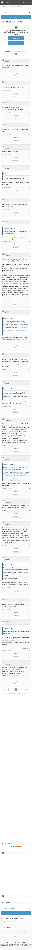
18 (18, 54)
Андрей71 (7, 60)
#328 (29, 242)
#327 (29, 209)
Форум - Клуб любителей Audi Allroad (20, 931)
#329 (29, 299)
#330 (29, 342)
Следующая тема (21, 693)
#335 (29, 510)
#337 (29, 587)
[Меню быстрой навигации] (29, 13)
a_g (6, 102)
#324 (29, 134)
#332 (29, 406)
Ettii (6, 82)
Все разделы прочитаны (14, 6)
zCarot (30, 944)
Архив (14, 936)
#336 (29, 545)
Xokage (29, 945)
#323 (29, 112)
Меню (9, 2)
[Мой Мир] (18, 846)
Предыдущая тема (11, 693)
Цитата (17, 75)
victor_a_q (7, 558)
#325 (29, 154)
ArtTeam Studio (16, 945)
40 (25, 54)
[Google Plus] (20, 846)
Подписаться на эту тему (21, 51)
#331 (29, 369)
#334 (29, 488)
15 (11, 54)
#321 (29, 70)
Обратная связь (6, 931)
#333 (29, 445)
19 (20, 54)
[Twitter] (14, 846)
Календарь (4, 6)
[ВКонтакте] (12, 846)
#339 (29, 650)
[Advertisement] (16, 767)
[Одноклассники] (16, 846)
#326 (29, 187)
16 (13, 54)
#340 (29, 678)
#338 (29, 609)
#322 (29, 90)
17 (16, 54)
